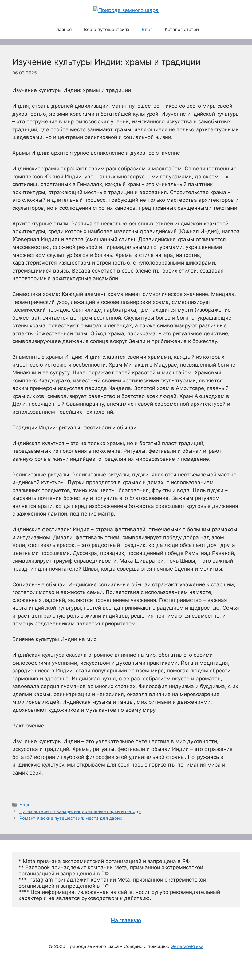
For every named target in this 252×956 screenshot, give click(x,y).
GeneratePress (187, 946)
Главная (62, 29)
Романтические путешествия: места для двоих (70, 818)
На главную (126, 920)
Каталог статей (182, 29)
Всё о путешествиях (106, 29)
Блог (147, 29)
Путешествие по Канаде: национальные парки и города (80, 811)
